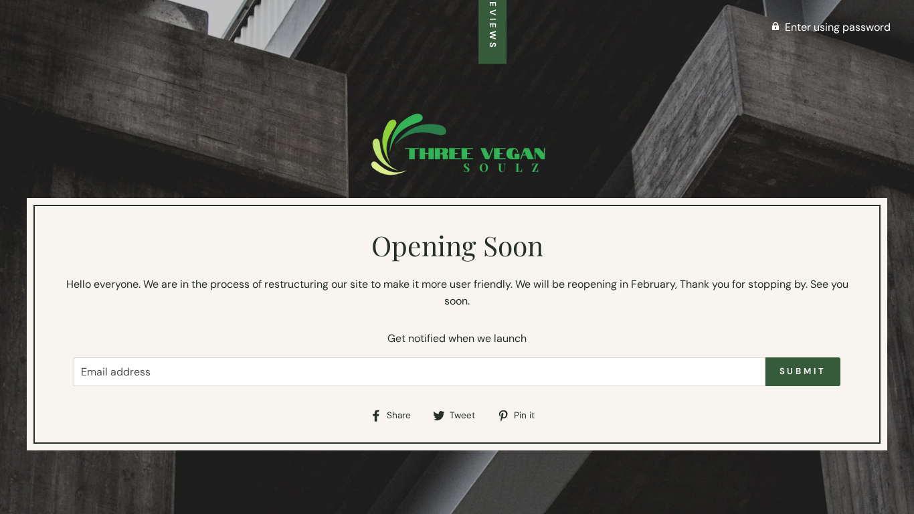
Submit (803, 371)
